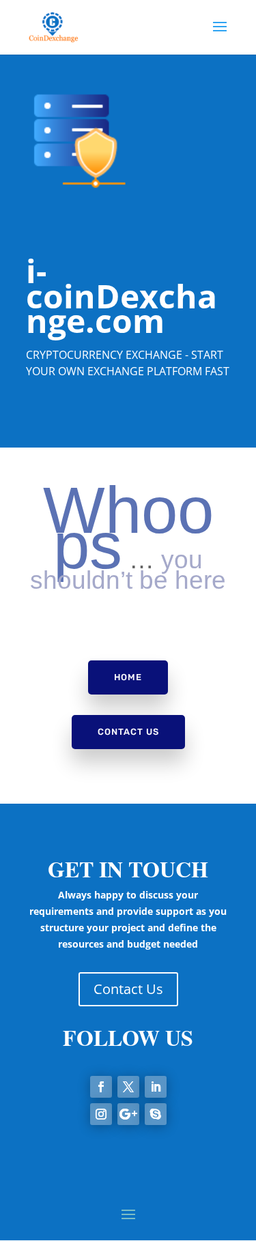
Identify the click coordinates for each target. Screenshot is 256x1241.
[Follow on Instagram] (101, 1114)
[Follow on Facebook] (101, 1087)
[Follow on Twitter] (128, 1087)
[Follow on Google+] (128, 1114)
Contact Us (128, 732)
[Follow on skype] (156, 1114)
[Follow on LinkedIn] (156, 1087)
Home (128, 677)
